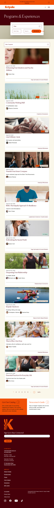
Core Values (7, 480)
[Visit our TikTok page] (22, 501)
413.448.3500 (7, 452)
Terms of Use (7, 496)
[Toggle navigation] (49, 7)
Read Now (27, 3)
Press (5, 477)
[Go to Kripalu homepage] (9, 424)
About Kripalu (7, 471)
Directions (6, 483)
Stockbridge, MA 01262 (10, 464)
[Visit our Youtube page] (16, 501)
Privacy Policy (7, 494)
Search (36, 31)
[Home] (10, 6)
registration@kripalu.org (10, 450)
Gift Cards (7, 485)
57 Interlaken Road (8, 463)
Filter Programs (9, 44)
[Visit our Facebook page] (10, 501)
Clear (43, 31)
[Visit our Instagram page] (5, 501)
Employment (7, 474)
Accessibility (6, 491)
